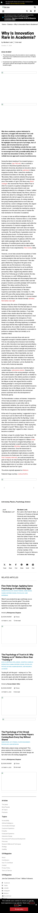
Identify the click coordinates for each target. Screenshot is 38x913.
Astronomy (5, 502)
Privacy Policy (6, 868)
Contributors (5, 860)
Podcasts (5, 812)
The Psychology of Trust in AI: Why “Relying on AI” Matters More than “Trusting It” (17, 657)
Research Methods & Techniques (11, 844)
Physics (12, 502)
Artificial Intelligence (7, 823)
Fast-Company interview (9, 457)
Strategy (4, 846)
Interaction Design (7, 836)
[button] (4, 566)
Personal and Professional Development (13, 839)
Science (10, 24)
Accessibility (5, 820)
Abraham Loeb (22, 510)
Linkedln (6, 888)
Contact (4, 865)
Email (5, 898)
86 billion (17, 446)
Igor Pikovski (16, 163)
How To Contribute (7, 862)
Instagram (7, 890)
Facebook (7, 883)
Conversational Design (8, 826)
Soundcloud (7, 896)
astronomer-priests (18, 370)
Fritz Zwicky (28, 248)
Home (4, 24)
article (33, 440)
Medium (25, 470)
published (26, 170)
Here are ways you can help (17, 3)
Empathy (4, 831)
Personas (5, 841)
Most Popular (6, 807)
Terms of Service (7, 870)
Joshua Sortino (23, 474)
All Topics (5, 809)
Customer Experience (8, 828)
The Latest (5, 804)
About (3, 857)
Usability (4, 849)
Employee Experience (8, 833)
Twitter (6, 885)
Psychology (20, 502)
